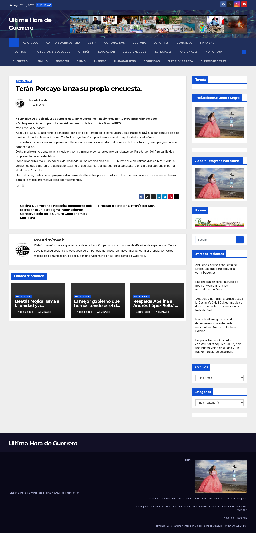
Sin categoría (24, 81)
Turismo (100, 61)
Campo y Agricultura (63, 42)
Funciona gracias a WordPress (26, 492)
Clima (92, 42)
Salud (43, 61)
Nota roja (213, 51)
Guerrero (21, 61)
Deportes (161, 42)
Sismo (81, 61)
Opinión (84, 51)
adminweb (40, 100)
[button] (238, 52)
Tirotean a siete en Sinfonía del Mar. (126, 206)
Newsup (56, 492)
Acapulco (31, 42)
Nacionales (189, 51)
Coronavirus (114, 42)
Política (19, 51)
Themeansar (72, 492)
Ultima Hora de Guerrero (43, 443)
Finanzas (207, 42)
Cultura (139, 42)
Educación (106, 51)
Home (188, 459)
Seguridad (151, 61)
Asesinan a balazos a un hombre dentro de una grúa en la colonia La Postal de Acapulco (198, 498)
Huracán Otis (125, 61)
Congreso (185, 42)
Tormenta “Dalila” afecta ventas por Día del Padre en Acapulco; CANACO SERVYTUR (200, 525)
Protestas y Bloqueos (52, 51)
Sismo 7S (62, 61)
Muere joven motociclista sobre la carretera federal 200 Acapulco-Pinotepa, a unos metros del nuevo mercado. (191, 508)
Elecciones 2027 (213, 61)
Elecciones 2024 (180, 61)
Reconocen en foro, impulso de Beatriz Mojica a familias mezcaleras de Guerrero (216, 285)
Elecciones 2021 (135, 51)
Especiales (163, 51)
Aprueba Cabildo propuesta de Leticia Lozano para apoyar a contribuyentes (216, 268)
